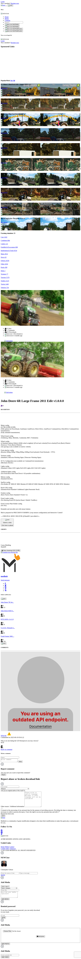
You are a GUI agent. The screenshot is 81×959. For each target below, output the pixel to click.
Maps (4, 254)
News (3, 257)
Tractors (5, 277)
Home (7, 17)
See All (12, 80)
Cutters (4, 244)
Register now (15, 3)
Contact (11, 847)
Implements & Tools (9, 250)
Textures (4, 274)
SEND (3, 917)
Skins (3, 271)
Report (3, 774)
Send (3, 815)
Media (7, 18)
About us (13, 848)
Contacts (7, 20)
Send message (5, 580)
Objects (5, 261)
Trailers (5, 281)
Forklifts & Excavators (9, 247)
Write (20, 761)
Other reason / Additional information (12, 806)
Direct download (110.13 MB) (11, 550)
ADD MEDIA (5, 899)
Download (4, 88)
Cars (4, 237)
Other (4, 264)
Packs (4, 267)
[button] (5, 583)
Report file (14, 552)
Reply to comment (6, 749)
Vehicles (5, 287)
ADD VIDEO (5, 957)
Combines (5, 240)
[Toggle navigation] (10, 5)
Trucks (5, 284)
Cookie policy (5, 848)
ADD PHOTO (5, 944)
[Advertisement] (18, 63)
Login (3, 1)
